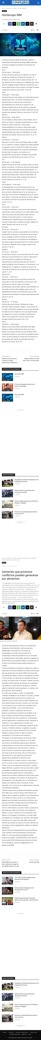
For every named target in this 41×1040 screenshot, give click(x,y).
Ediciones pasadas (15, 1034)
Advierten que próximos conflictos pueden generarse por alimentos (9, 360)
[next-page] (6, 404)
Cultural (15, 8)
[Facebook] (10, 24)
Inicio (3, 8)
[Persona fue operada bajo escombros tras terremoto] (7, 515)
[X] (14, 24)
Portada (4, 1032)
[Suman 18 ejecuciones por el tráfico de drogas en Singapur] (7, 504)
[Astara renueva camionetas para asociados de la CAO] (7, 493)
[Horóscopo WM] (7, 377)
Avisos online (33, 1032)
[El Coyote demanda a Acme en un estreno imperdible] (7, 387)
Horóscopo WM (19, 374)
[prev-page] (3, 404)
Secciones (8, 8)
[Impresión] (32, 24)
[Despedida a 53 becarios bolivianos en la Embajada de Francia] (7, 483)
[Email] (27, 24)
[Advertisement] (20, 439)
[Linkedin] (23, 24)
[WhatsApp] (18, 24)
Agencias (24, 1034)
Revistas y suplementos (22, 1032)
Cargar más (20, 522)
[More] (36, 24)
